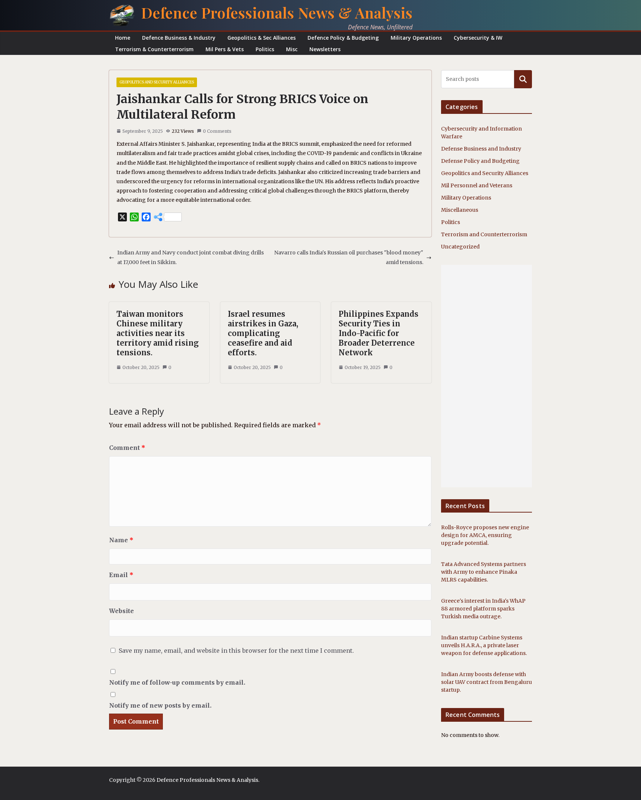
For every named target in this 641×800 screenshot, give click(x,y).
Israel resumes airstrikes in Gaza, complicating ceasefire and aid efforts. (263, 333)
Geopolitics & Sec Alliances (261, 38)
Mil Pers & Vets (225, 49)
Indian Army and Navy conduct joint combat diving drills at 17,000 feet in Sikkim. (190, 257)
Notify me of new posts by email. (160, 705)
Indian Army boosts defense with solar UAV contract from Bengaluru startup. (486, 682)
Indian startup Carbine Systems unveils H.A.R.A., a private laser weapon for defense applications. (484, 645)
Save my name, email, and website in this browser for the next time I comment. (236, 650)
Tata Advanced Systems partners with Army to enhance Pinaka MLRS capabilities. (483, 572)
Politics (265, 49)
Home (122, 38)
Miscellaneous (459, 210)
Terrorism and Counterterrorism (484, 234)
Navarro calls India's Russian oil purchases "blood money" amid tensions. (348, 257)
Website (121, 611)
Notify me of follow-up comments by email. (177, 682)
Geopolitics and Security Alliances (156, 82)
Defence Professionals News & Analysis (276, 12)
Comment (127, 447)
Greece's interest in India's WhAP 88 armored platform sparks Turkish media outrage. (483, 608)
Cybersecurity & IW (478, 38)
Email (121, 575)
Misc (292, 49)
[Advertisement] (486, 376)
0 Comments (217, 131)
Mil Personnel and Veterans (476, 185)
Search (523, 79)
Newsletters (325, 49)
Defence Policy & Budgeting (343, 38)
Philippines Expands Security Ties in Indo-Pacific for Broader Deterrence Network (378, 333)
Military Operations (416, 38)
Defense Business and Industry (481, 148)
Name (121, 540)
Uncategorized (460, 246)
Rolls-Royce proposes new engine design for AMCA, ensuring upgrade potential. (485, 535)
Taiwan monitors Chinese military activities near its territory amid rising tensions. (157, 333)
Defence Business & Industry (179, 38)
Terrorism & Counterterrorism (154, 49)
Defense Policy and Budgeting (480, 161)
